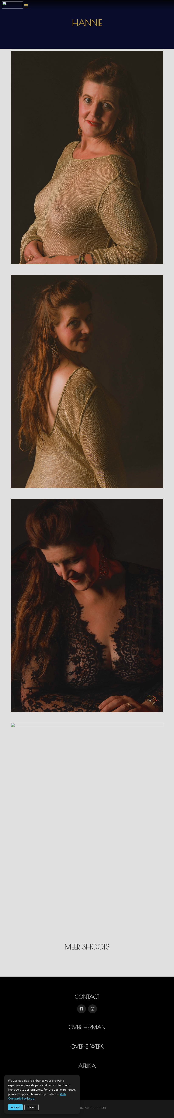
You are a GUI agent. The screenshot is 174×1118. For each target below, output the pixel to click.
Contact (87, 997)
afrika (87, 1066)
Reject (31, 1107)
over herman (87, 1027)
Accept (15, 1107)
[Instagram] (92, 1008)
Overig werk (87, 1046)
